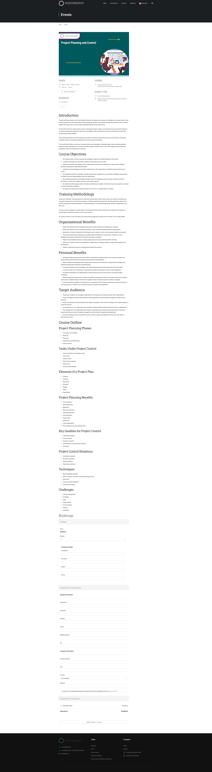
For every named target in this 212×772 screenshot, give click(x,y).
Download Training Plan (132, 755)
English (144, 3)
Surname (64, 559)
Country (62, 675)
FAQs (92, 749)
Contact (123, 3)
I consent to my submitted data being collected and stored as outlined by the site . (89, 691)
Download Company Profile (133, 752)
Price (61, 529)
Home (104, 3)
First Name (65, 550)
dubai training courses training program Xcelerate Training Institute (112, 99)
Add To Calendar (69, 91)
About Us (132, 3)
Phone (63, 575)
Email (63, 567)
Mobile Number (65, 635)
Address (62, 683)
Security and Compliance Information (101, 759)
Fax (61, 643)
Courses (93, 746)
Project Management (104, 96)
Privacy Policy (113, 691)
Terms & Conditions (96, 755)
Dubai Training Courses (105, 84)
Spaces (62, 536)
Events (65, 24)
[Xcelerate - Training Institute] (71, 3)
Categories (113, 3)
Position (62, 619)
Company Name (65, 659)
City (61, 667)
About (125, 746)
